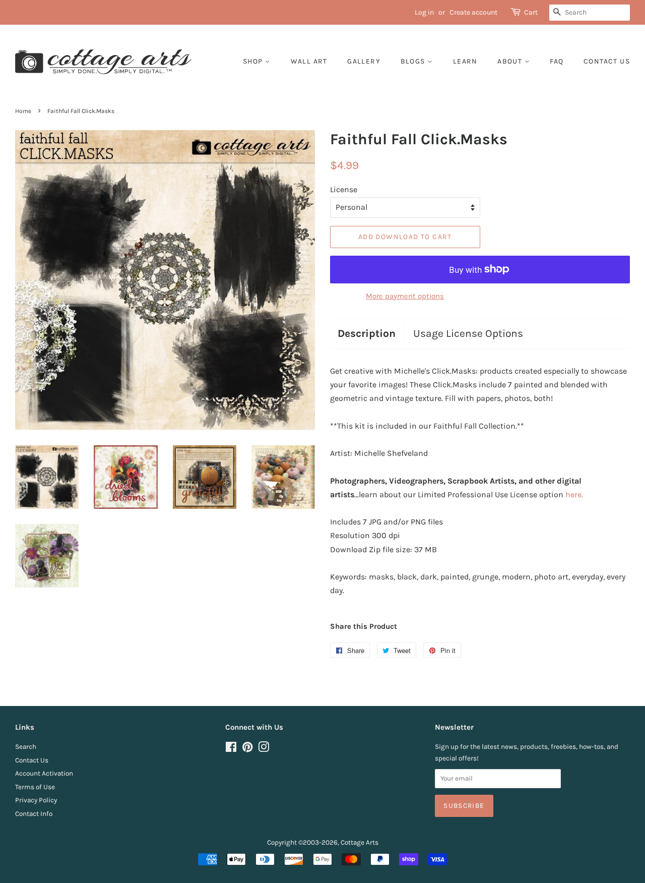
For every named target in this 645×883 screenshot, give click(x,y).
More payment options (405, 296)
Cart (531, 12)
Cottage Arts (359, 842)
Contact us (607, 61)
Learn (465, 61)
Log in (424, 12)
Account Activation (44, 773)
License (343, 189)
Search (25, 746)
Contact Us (31, 760)
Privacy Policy (36, 800)
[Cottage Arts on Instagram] (263, 749)
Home (23, 110)
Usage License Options (468, 333)
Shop (254, 61)
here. (574, 494)
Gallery (363, 61)
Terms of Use (35, 787)
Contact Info (33, 813)
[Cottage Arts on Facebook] (231, 749)
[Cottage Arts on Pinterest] (247, 749)
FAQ (556, 61)
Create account (473, 12)
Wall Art (309, 61)
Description (367, 333)
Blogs (414, 61)
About (510, 61)
